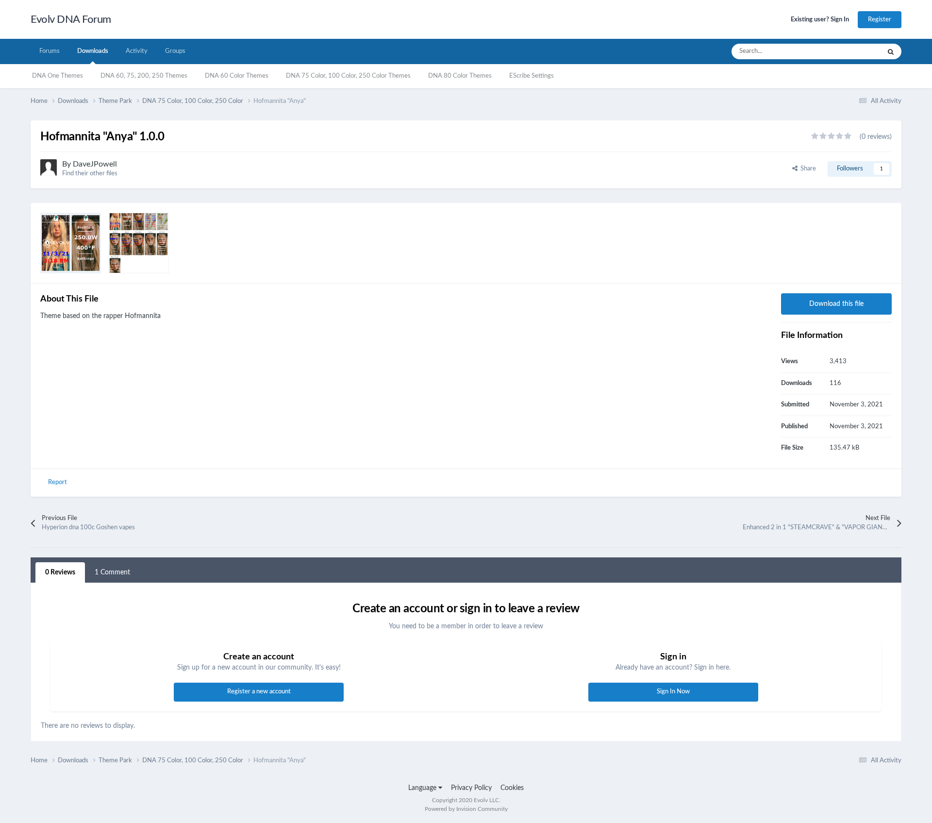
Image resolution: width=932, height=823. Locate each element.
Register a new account (259, 692)
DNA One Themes (57, 76)
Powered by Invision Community (466, 809)
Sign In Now (673, 692)
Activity (137, 51)
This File (856, 51)
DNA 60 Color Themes (236, 76)
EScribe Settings (531, 76)
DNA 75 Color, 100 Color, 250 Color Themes (348, 76)
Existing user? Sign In (820, 20)
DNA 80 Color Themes (460, 76)
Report (57, 482)
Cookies (512, 788)
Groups (175, 51)
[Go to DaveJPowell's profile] (48, 167)
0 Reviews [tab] (60, 572)
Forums (49, 51)
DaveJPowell (95, 164)
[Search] (890, 51)
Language (423, 788)
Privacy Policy (471, 788)
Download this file (836, 304)
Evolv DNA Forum (71, 19)
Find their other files (89, 173)
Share (807, 169)
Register (879, 20)
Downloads (92, 51)
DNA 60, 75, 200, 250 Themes (143, 76)
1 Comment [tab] (112, 572)
